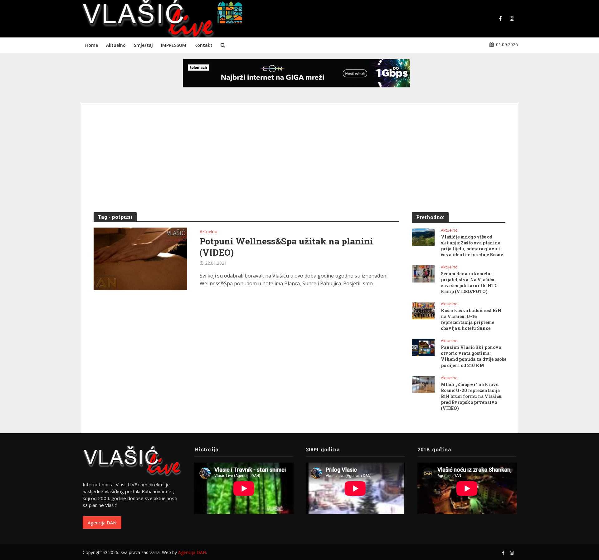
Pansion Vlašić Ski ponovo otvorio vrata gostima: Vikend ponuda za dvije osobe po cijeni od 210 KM (473, 356)
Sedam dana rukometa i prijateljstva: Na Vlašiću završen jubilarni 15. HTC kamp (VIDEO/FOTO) (469, 282)
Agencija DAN (102, 522)
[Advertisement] (299, 162)
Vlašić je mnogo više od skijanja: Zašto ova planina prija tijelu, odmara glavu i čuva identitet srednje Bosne (472, 246)
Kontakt (203, 45)
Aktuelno (116, 45)
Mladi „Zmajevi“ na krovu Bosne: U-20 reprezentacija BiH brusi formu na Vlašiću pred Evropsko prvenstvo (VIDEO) (471, 396)
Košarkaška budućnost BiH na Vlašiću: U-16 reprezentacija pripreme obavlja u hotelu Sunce (471, 319)
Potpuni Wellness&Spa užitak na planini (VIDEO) (286, 247)
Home (91, 45)
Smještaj (143, 45)
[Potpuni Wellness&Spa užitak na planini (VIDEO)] (140, 258)
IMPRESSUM (173, 45)
